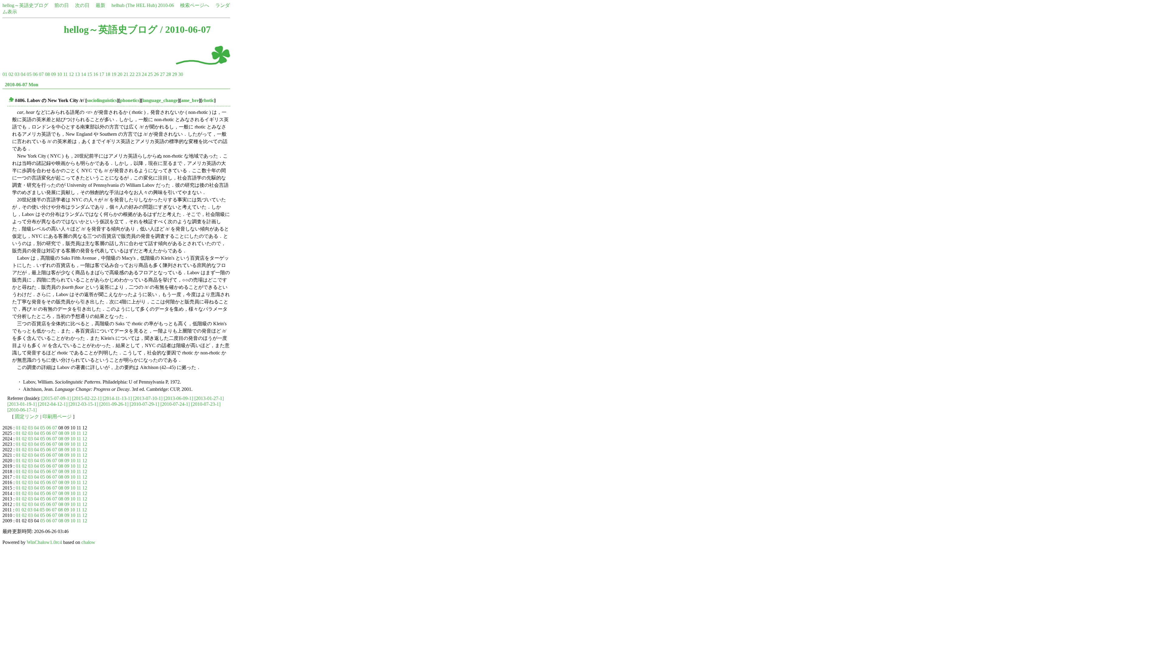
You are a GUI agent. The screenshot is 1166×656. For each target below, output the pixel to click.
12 (71, 74)
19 (113, 74)
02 (11, 74)
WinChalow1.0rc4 (44, 542)
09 (53, 74)
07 (41, 74)
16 (95, 74)
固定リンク (27, 416)
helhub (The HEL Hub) (134, 5)
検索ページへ (194, 5)
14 (83, 74)
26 (156, 74)
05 (29, 74)
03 (17, 74)
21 (126, 74)
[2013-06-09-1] (178, 398)
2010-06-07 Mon (21, 84)
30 (180, 74)
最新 (100, 5)
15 (89, 74)
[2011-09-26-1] (113, 404)
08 (47, 74)
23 (138, 74)
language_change (160, 100)
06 (35, 74)
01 (4, 74)
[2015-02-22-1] (86, 398)
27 (162, 74)
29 (174, 74)
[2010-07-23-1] (205, 404)
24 (144, 74)
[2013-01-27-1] (209, 398)
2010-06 (166, 5)
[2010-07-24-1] (175, 404)
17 (101, 74)
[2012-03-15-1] (83, 404)
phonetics (129, 100)
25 (150, 74)
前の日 (61, 5)
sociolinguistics (102, 100)
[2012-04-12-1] (52, 404)
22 (132, 74)
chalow (88, 542)
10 (59, 74)
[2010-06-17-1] (22, 409)
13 (77, 74)
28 (168, 74)
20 (120, 74)
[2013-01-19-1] (22, 404)
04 (23, 74)
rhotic (208, 100)
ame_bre (190, 100)
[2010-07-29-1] (144, 404)
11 (65, 74)
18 (107, 74)
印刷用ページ (57, 416)
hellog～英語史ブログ (25, 5)
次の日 (82, 5)
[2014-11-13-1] (117, 398)
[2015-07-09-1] (56, 398)
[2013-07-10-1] (147, 398)
